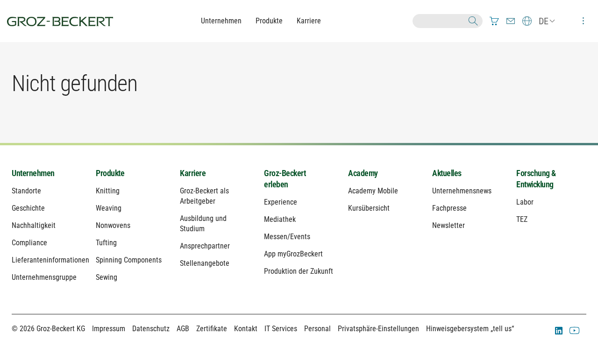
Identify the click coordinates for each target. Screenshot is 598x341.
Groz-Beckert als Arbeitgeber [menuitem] (204, 196)
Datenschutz (151, 328)
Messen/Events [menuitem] (287, 236)
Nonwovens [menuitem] (113, 225)
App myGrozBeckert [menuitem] (293, 253)
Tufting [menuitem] (106, 242)
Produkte (269, 20)
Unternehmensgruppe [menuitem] (44, 277)
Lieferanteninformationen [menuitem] (47, 260)
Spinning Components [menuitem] (129, 260)
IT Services (280, 328)
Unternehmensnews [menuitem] (461, 190)
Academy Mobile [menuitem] (373, 190)
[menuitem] (494, 21)
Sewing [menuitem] (106, 277)
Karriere (309, 20)
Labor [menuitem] (525, 202)
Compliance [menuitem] (29, 242)
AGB (183, 328)
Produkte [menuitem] (110, 173)
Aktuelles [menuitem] (447, 173)
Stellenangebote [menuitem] (204, 263)
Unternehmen (221, 20)
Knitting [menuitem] (108, 190)
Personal (317, 328)
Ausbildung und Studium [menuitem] (203, 223)
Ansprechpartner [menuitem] (205, 246)
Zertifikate (211, 328)
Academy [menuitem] (363, 173)
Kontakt (245, 328)
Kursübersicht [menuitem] (369, 208)
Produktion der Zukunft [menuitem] (298, 271)
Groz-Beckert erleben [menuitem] (285, 178)
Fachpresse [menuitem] (449, 208)
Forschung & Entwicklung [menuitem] (536, 178)
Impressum (108, 328)
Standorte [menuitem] (26, 190)
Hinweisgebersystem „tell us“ (470, 328)
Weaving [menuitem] (108, 208)
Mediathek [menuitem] (280, 219)
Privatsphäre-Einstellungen (378, 328)
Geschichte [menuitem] (28, 208)
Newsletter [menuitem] (448, 225)
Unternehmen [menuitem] (33, 173)
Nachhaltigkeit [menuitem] (34, 225)
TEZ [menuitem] (521, 219)
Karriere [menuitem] (193, 173)
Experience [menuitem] (280, 202)
